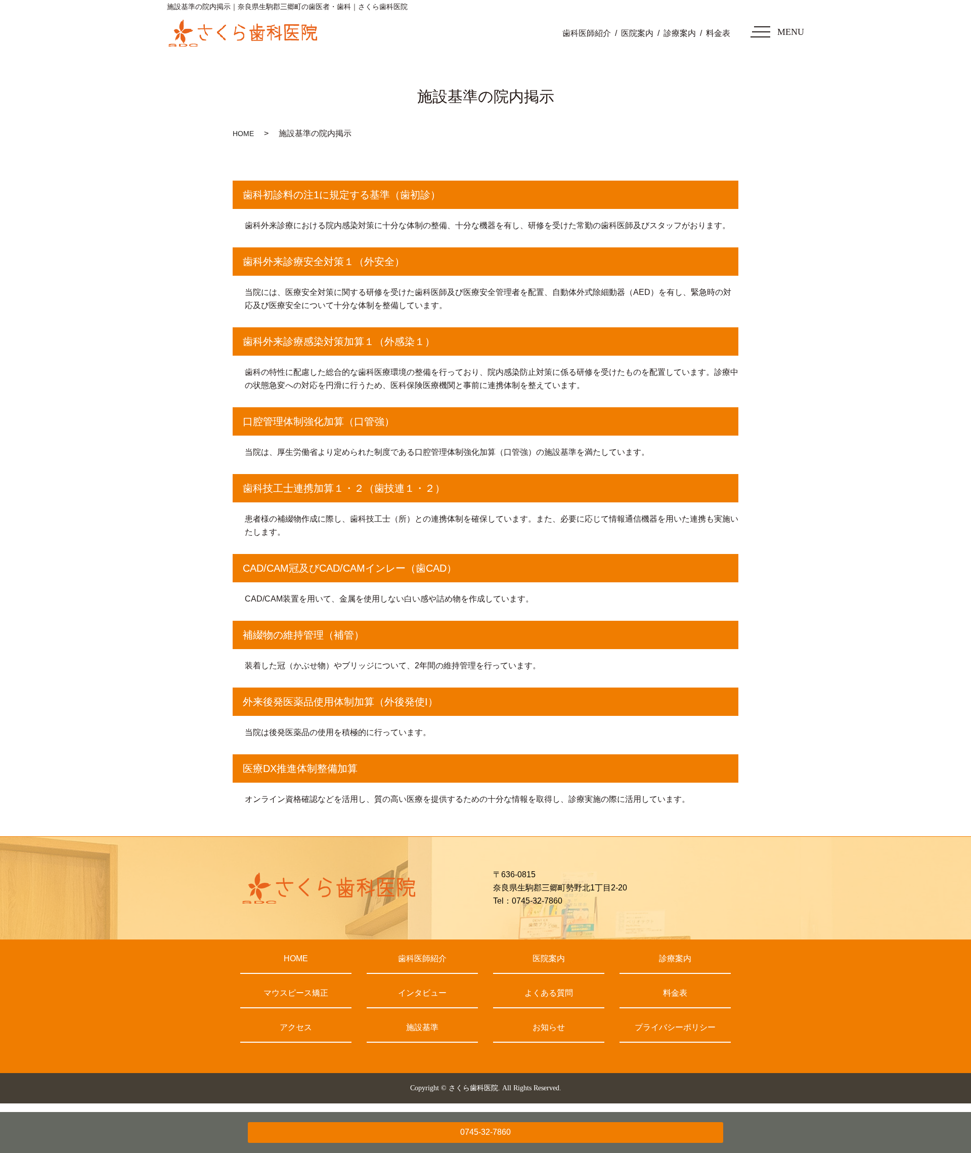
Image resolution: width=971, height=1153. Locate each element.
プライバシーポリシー (675, 1027)
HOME (243, 134)
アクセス (296, 1027)
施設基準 (422, 1027)
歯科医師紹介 (586, 33)
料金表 (718, 33)
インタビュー (422, 993)
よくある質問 (548, 993)
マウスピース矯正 (295, 993)
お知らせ (549, 1027)
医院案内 (637, 33)
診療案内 (680, 33)
